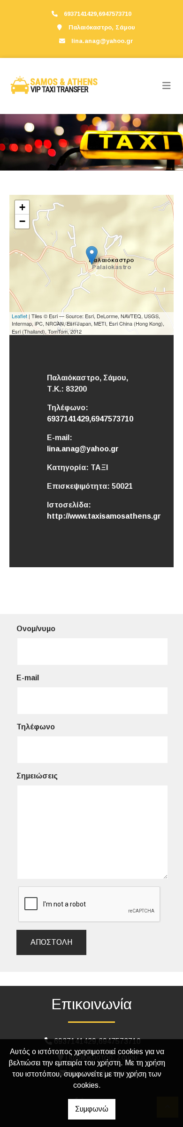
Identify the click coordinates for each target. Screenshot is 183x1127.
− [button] (22, 221)
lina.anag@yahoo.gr (102, 40)
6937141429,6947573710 (90, 419)
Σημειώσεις (37, 776)
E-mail (27, 678)
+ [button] (22, 207)
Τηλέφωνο (35, 727)
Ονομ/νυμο (35, 629)
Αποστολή (51, 942)
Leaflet (19, 316)
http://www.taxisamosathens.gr (104, 516)
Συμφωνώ (91, 1109)
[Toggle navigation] (166, 86)
